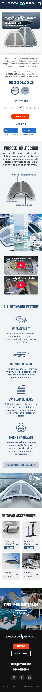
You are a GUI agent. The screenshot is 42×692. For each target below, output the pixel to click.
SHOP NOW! (21, 646)
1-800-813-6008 (21, 669)
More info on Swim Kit (29, 134)
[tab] (15, 91)
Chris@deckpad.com (21, 664)
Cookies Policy (33, 686)
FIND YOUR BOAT (21, 653)
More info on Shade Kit (11, 134)
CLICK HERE (21, 613)
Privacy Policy (22, 686)
